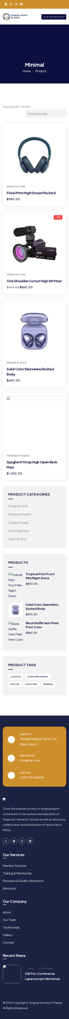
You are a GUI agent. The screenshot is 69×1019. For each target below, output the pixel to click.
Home (27, 71)
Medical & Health (19, 514)
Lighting (31, 684)
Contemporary (37, 676)
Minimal (48, 684)
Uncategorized (18, 531)
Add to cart (35, 176)
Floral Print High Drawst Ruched (31, 193)
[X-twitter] (11, 4)
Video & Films (16, 186)
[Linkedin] (21, 4)
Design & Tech (17, 362)
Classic (15, 676)
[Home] (15, 16)
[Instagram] (16, 4)
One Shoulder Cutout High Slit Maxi (34, 281)
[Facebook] (6, 4)
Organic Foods (18, 455)
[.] (39, 17)
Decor (14, 684)
